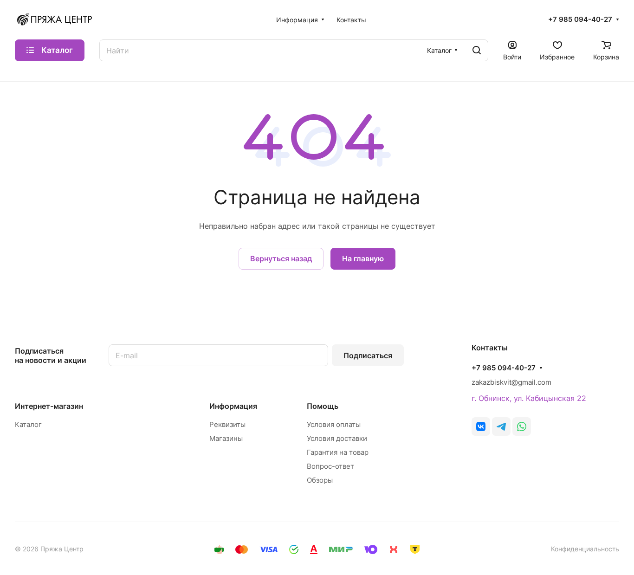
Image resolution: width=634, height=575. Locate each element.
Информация (233, 406)
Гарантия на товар (338, 452)
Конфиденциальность (585, 549)
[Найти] (476, 50)
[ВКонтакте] (481, 426)
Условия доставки (337, 438)
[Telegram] (501, 426)
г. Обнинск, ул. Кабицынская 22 (529, 398)
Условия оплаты (334, 424)
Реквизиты (227, 424)
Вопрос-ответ (330, 466)
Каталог (28, 424)
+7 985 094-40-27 (580, 19)
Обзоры (320, 480)
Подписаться (367, 355)
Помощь (322, 406)
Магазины (226, 438)
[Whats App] (521, 426)
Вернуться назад (281, 258)
